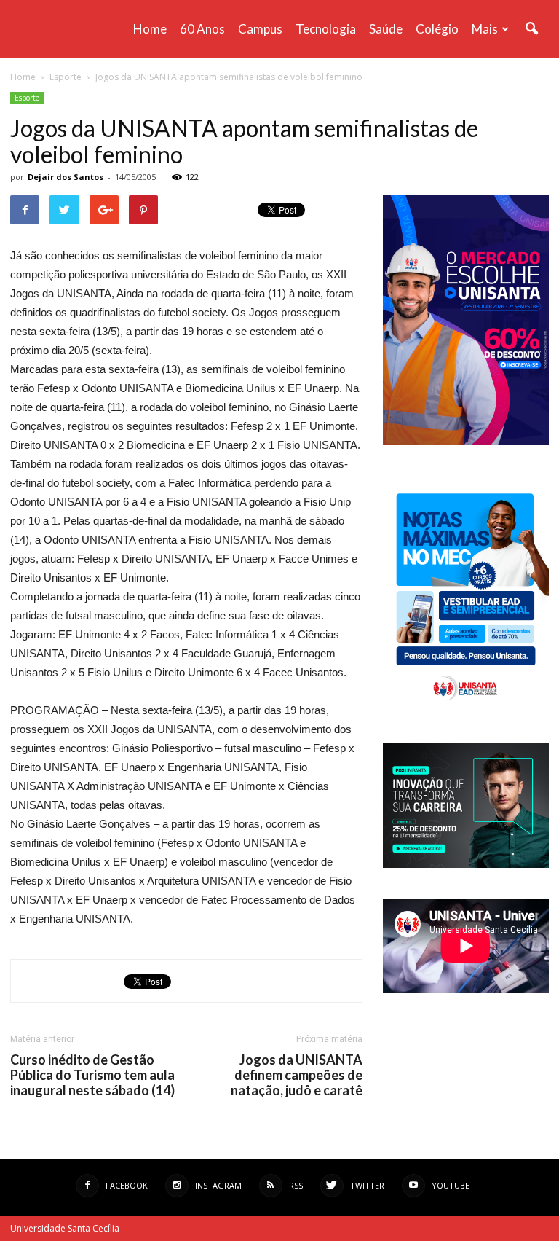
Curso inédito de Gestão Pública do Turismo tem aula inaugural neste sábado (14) (92, 1075)
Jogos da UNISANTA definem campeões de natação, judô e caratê (296, 1075)
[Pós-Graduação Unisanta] (466, 864)
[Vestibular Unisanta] (466, 441)
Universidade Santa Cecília (64, 1228)
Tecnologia (326, 28)
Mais (485, 28)
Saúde (386, 28)
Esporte (27, 98)
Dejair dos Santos (65, 176)
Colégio (437, 28)
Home (150, 28)
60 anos (202, 28)
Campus (260, 28)
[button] (531, 29)
